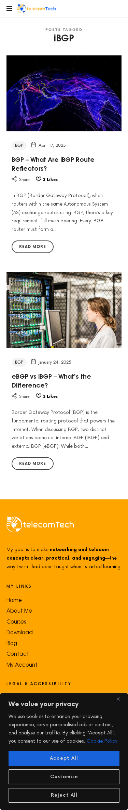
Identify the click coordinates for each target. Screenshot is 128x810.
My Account (22, 664)
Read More (32, 247)
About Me (19, 610)
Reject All (64, 795)
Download (19, 632)
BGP (19, 145)
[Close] (121, 699)
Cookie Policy (102, 741)
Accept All (64, 758)
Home (14, 599)
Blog (11, 642)
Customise (64, 777)
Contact (17, 653)
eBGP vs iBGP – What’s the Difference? (51, 380)
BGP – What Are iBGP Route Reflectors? (53, 163)
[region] (64, 751)
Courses (16, 621)
